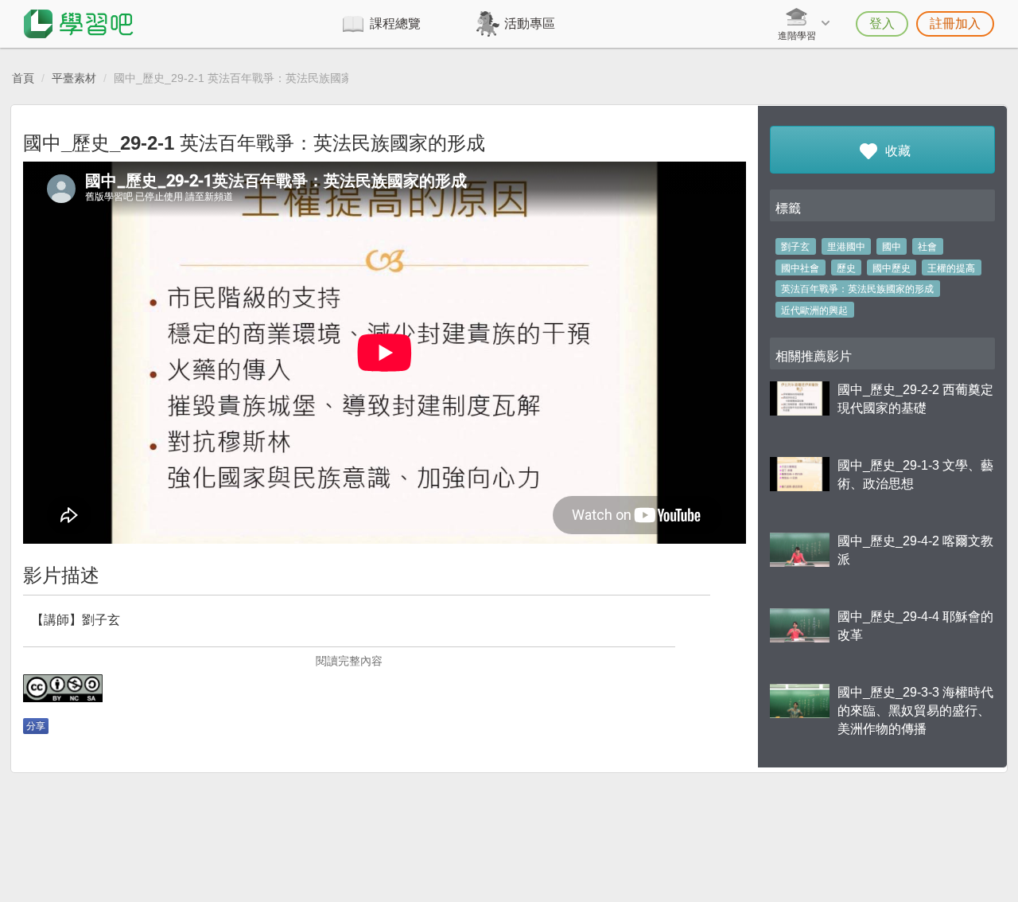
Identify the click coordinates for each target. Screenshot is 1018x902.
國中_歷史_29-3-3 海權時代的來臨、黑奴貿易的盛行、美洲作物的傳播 (915, 710)
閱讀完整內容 (349, 660)
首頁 (23, 78)
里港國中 (846, 246)
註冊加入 (955, 23)
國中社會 (800, 268)
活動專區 (529, 23)
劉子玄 (795, 246)
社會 (927, 246)
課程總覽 (395, 23)
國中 (891, 246)
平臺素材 (74, 78)
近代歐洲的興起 (814, 310)
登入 (882, 23)
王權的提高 (951, 268)
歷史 (846, 268)
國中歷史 (891, 268)
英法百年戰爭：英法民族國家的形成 (857, 289)
